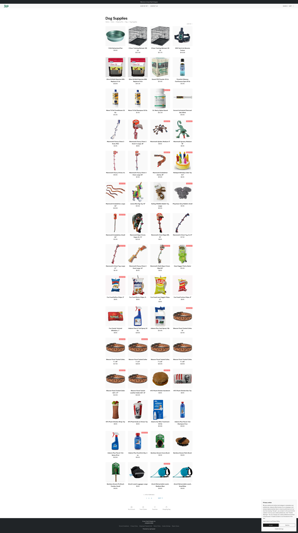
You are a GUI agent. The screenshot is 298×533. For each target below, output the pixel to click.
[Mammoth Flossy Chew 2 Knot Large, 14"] (138, 254)
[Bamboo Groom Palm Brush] (182, 441)
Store (112, 22)
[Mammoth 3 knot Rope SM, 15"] (160, 223)
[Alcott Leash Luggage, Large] (138, 472)
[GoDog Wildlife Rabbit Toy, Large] (160, 192)
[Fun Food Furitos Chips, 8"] (182, 285)
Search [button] (285, 6)
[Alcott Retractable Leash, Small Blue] (182, 472)
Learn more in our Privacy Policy (271, 521)
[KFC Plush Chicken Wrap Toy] (115, 410)
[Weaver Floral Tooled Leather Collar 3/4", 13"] (138, 379)
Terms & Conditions (124, 526)
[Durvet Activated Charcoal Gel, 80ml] (182, 98)
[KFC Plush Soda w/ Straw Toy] (138, 410)
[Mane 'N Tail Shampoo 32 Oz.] (138, 98)
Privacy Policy (134, 526)
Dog (126, 22)
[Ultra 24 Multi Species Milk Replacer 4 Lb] (115, 67)
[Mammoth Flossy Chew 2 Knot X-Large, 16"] (138, 129)
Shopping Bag (166, 509)
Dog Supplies (133, 22)
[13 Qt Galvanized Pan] (115, 36)
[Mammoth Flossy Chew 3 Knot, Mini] (115, 129)
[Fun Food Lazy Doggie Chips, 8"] (160, 285)
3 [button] (151, 498)
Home (107, 22)
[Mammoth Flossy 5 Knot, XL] (115, 161)
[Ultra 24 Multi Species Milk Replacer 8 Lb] (138, 67)
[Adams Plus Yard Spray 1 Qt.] (160, 316)
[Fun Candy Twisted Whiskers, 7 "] (115, 316)
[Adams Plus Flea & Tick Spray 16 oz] (115, 441)
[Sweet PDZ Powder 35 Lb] (160, 67)
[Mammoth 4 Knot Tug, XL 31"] (182, 223)
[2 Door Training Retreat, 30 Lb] (160, 36)
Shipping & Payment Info (145, 526)
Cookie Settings (166, 526)
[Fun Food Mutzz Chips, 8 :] (138, 285)
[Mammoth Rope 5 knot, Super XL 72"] (138, 223)
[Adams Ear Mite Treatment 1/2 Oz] (160, 410)
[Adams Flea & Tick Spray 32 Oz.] (138, 316)
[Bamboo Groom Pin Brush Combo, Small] (115, 472)
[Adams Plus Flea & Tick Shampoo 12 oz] (182, 410)
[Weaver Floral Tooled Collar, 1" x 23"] (160, 347)
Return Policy (157, 526)
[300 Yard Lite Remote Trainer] (182, 36)
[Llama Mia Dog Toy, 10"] (138, 192)
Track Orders (143, 509)
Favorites (154, 509)
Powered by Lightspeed (149, 529)
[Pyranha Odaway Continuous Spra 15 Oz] (182, 67)
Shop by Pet (144, 6)
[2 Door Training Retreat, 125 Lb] (138, 36)
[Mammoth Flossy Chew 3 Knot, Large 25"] (138, 161)
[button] (6, 6)
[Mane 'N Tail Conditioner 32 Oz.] (115, 98)
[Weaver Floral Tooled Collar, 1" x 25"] (182, 347)
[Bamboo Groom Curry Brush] (160, 441)
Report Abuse (175, 526)
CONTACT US (154, 6)
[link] (279, 528)
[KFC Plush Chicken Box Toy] (182, 379)
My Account (131, 509)
